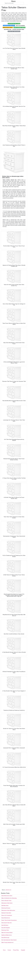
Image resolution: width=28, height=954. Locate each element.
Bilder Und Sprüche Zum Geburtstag (9, 898)
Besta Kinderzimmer (6, 917)
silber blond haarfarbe (20, 25)
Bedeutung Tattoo (5, 930)
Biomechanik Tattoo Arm (7, 922)
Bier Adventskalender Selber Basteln (9, 940)
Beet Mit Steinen (5, 925)
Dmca (4, 950)
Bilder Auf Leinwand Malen (7, 932)
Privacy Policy (16, 950)
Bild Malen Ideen (5, 905)
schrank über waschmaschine (14, 31)
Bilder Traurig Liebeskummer (7, 942)
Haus (13, 1)
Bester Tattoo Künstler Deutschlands (9, 920)
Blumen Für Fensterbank (7, 915)
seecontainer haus (7, 29)
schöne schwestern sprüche (19, 27)
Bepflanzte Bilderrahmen (7, 935)
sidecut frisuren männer (8, 27)
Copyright (23, 950)
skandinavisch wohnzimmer (9, 25)
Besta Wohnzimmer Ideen (7, 895)
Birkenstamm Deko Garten (7, 903)
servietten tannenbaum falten (18, 29)
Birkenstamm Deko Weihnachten (8, 910)
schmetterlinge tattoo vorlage (14, 23)
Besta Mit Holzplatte (6, 927)
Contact (9, 950)
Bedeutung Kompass (6, 908)
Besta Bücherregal (5, 937)
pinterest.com (8, 889)
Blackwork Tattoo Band (6, 912)
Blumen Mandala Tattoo (6, 900)
